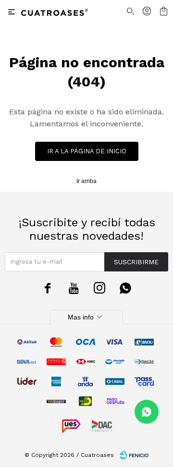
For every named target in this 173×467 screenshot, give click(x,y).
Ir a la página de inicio (86, 151)
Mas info (86, 317)
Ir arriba (86, 181)
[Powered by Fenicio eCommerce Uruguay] (134, 455)
